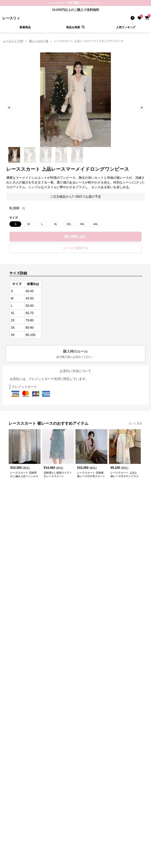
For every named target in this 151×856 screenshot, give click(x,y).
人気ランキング (125, 27)
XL (55, 224)
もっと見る (135, 423)
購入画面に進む (75, 236)
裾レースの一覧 (38, 41)
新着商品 (25, 27)
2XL (68, 224)
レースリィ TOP (13, 41)
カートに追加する (75, 248)
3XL (82, 224)
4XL (95, 224)
